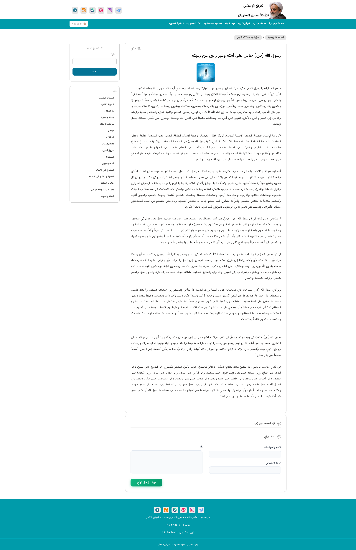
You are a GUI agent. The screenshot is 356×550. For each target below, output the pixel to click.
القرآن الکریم (244, 24)
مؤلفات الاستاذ (107, 124)
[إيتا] (83, 10)
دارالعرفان (109, 111)
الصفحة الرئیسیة (277, 24)
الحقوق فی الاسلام (104, 170)
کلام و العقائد (107, 183)
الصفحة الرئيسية (276, 37)
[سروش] (75, 10)
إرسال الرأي (143, 482)
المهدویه (110, 157)
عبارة (113, 54)
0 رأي (134, 49)
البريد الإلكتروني (273, 463)
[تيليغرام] (118, 10)
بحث (94, 72)
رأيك (200, 447)
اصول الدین (108, 144)
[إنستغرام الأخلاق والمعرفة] (110, 10)
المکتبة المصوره (176, 24)
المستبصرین (108, 163)
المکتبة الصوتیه (194, 24)
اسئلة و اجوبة (107, 118)
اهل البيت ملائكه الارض (247, 37)
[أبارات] (101, 10)
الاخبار (111, 131)
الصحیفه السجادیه (213, 24)
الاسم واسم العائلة (272, 447)
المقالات (110, 137)
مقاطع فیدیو (259, 24)
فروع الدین (108, 150)
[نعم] (92, 10)
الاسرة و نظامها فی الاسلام (101, 177)
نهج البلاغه (230, 24)
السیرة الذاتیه (107, 105)
